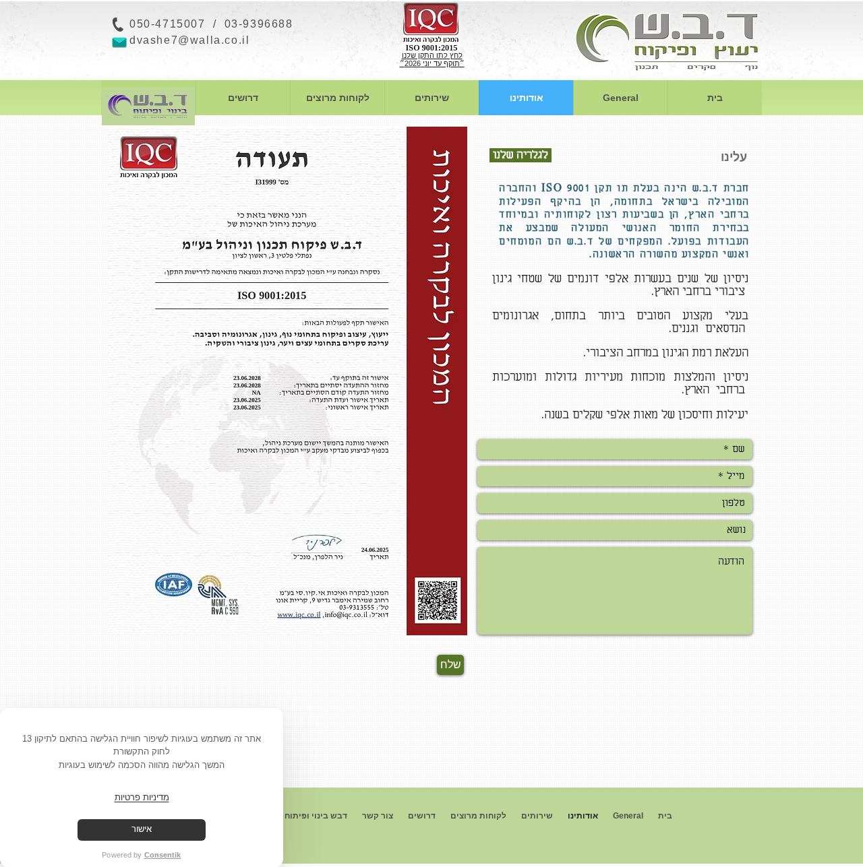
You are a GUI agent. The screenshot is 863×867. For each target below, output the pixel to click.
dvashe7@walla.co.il (189, 40)
